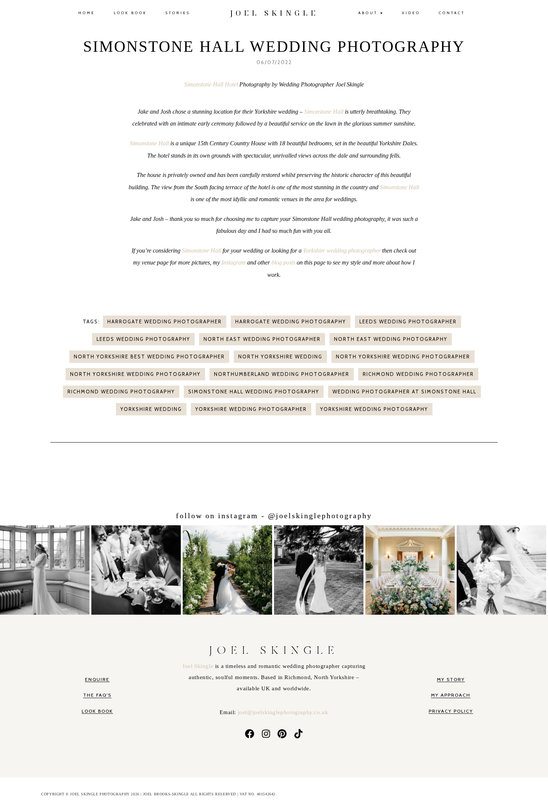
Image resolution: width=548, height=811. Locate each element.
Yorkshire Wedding (151, 409)
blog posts (283, 262)
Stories (178, 12)
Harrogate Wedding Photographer (164, 321)
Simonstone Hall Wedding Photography (253, 392)
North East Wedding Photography (390, 339)
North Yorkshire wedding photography (135, 374)
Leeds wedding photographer (408, 321)
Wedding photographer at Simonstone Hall (404, 392)
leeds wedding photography (143, 339)
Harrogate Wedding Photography (290, 321)
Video (411, 12)
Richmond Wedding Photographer (418, 374)
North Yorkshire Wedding (280, 356)
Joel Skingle (198, 666)
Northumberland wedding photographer (281, 374)
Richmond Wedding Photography (121, 392)
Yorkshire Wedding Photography (374, 409)
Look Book (130, 12)
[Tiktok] (298, 734)
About (368, 12)
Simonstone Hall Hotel (211, 84)
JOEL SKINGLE (274, 13)
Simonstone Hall (323, 111)
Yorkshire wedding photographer (342, 250)
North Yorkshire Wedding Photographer (403, 356)
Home (86, 12)
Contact (452, 12)
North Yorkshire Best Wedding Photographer (149, 356)
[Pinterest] (282, 734)
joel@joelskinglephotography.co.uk (283, 712)
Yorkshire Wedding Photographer (251, 409)
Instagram (233, 262)
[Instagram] (266, 734)
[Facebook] (249, 734)
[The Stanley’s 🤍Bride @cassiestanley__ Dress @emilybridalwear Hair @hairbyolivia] (319, 568)
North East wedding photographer (262, 339)
